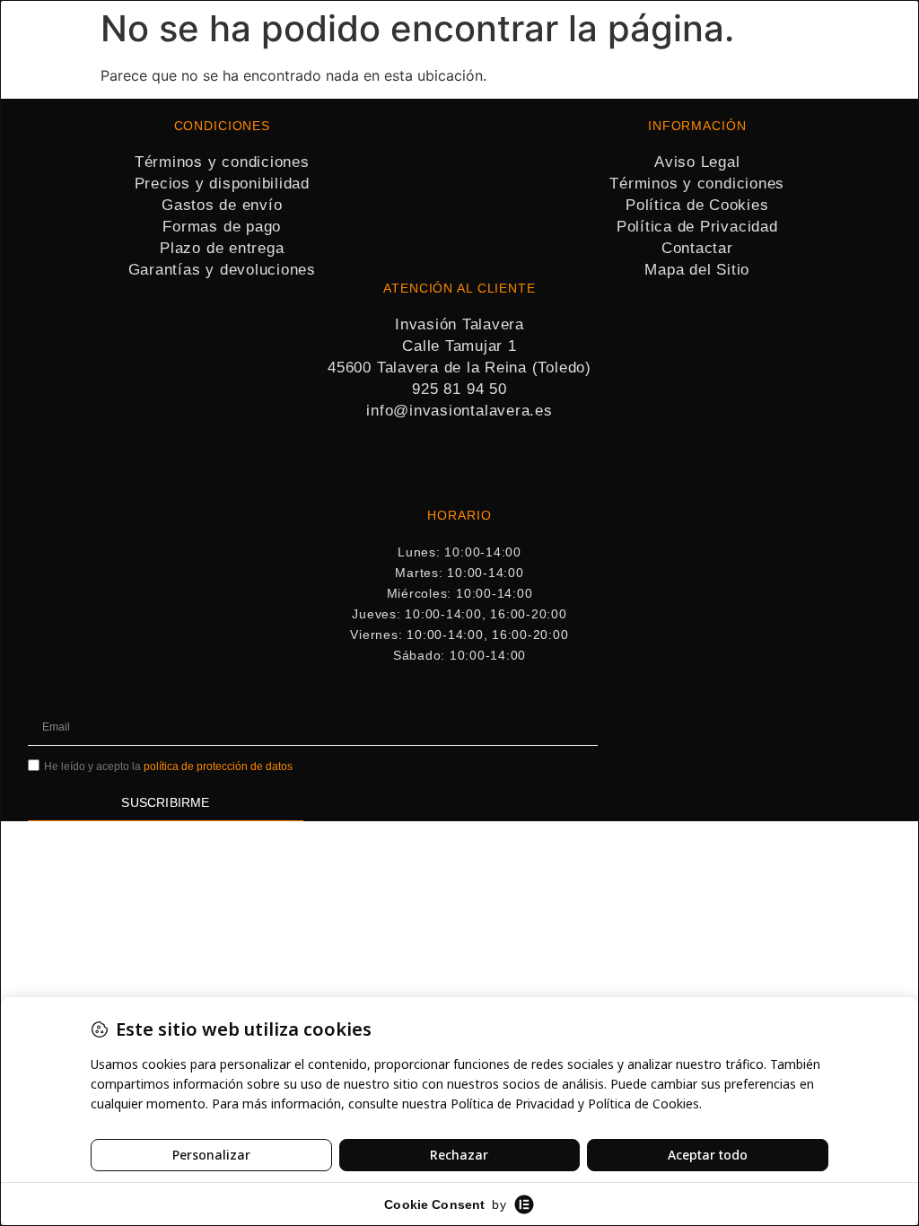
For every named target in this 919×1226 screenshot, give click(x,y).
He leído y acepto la (168, 766)
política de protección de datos (218, 766)
